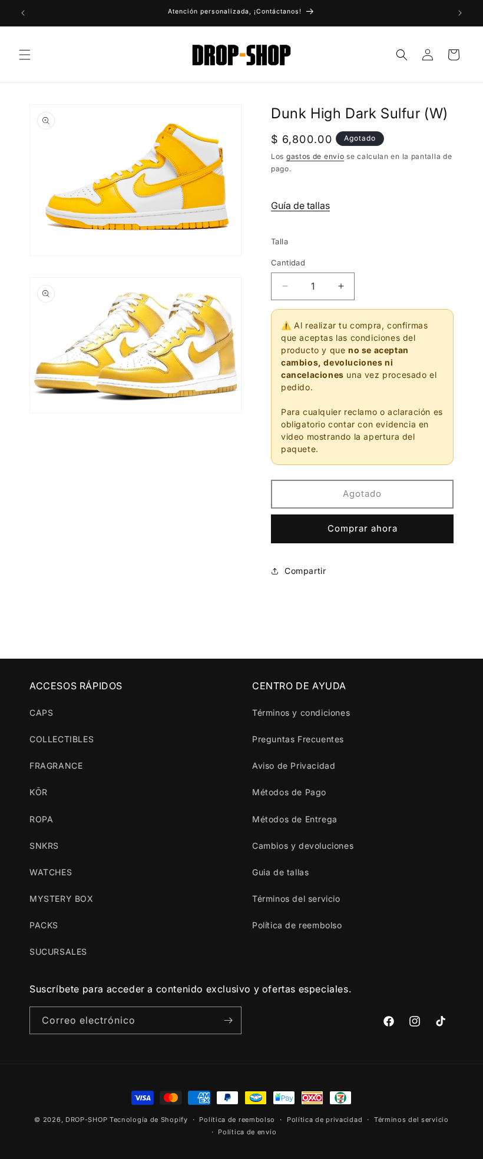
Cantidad (288, 262)
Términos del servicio (296, 899)
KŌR (38, 792)
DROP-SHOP (86, 1119)
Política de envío (247, 1132)
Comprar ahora (362, 528)
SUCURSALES (58, 952)
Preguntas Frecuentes (298, 739)
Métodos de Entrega (295, 819)
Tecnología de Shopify (149, 1119)
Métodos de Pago (289, 792)
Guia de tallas (280, 872)
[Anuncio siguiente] (460, 13)
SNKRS (44, 846)
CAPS (41, 713)
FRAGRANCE (55, 766)
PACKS (43, 925)
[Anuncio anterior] (23, 13)
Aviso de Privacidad (293, 766)
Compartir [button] (305, 571)
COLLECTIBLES (61, 739)
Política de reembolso (297, 925)
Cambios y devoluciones (302, 846)
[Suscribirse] (228, 1020)
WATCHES (50, 872)
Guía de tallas (300, 205)
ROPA (41, 819)
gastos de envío (315, 156)
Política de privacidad (324, 1119)
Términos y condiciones (301, 713)
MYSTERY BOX (61, 899)
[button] (25, 55)
